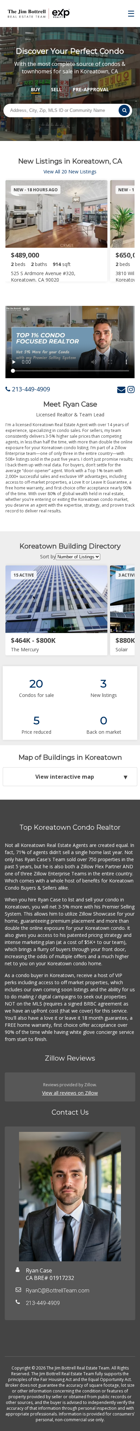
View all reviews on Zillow (70, 1093)
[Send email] (121, 389)
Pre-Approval (91, 89)
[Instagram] (131, 389)
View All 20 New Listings (70, 171)
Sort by (48, 556)
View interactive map (64, 776)
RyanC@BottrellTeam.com (57, 1290)
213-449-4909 (30, 389)
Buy (35, 89)
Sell (56, 89)
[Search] (124, 110)
